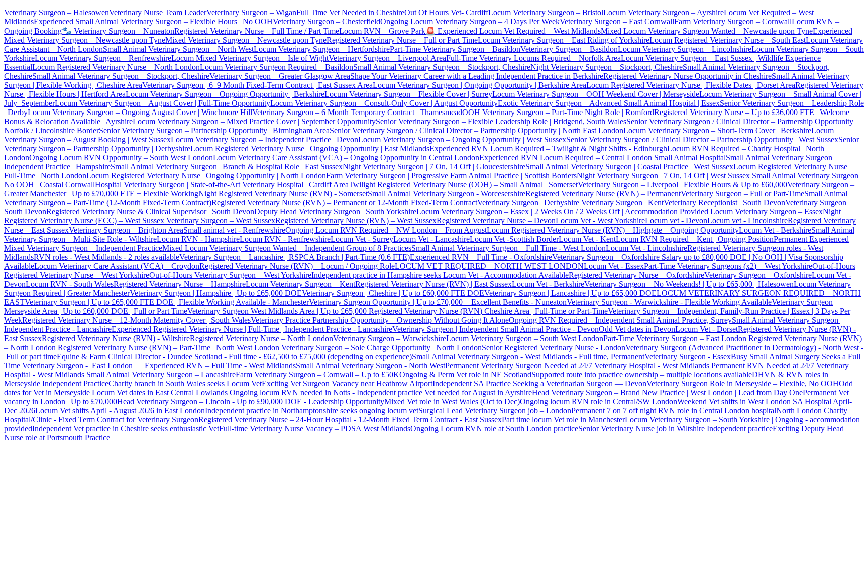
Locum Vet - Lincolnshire (646, 248)
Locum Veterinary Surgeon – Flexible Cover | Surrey (408, 94)
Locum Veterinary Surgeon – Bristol (545, 12)
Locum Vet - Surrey (362, 239)
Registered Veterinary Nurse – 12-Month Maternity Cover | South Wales (136, 320)
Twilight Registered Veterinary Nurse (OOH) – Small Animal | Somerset (463, 184)
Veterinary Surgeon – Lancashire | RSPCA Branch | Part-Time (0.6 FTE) (294, 257)
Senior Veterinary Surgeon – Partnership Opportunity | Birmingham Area (214, 130)
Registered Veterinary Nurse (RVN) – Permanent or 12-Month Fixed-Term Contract (344, 202)
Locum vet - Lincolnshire (747, 220)
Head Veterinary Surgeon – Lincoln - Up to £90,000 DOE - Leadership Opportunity (250, 401)
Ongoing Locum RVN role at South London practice (494, 428)
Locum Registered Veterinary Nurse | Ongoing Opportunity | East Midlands (309, 148)
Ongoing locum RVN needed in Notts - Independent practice (327, 392)
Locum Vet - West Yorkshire (600, 220)
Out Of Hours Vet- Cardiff (446, 12)
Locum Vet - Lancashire (431, 239)
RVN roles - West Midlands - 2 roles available (106, 257)
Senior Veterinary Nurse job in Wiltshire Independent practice (675, 428)
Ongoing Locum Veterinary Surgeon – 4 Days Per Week (470, 21)
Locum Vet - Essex (614, 266)
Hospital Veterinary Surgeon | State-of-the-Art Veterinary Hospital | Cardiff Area (222, 184)
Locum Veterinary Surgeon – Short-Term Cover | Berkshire (717, 130)
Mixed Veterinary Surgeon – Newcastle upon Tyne (246, 40)
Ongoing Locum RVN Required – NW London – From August (386, 230)
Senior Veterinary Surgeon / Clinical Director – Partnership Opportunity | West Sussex (702, 139)
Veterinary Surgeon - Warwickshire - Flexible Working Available (669, 302)
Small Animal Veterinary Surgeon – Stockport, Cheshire (441, 67)
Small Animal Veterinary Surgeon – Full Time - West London (508, 248)
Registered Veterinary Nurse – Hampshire (180, 284)
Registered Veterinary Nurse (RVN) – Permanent (603, 193)
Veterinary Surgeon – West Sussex (219, 220)
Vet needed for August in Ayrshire (478, 392)
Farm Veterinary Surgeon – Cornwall (733, 21)
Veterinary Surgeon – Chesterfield (326, 21)
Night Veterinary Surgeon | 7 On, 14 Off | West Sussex (663, 175)
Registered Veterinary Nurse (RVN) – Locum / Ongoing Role (297, 266)
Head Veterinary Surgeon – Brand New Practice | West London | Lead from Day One (667, 392)
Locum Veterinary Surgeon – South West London (524, 338)
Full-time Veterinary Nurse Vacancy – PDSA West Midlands (314, 428)
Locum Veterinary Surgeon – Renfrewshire (103, 58)
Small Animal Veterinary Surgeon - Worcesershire (446, 193)
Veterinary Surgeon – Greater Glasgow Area (279, 76)
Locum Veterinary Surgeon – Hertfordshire (322, 49)
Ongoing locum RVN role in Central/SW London (598, 401)
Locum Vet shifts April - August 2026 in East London (120, 410)
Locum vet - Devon (676, 220)
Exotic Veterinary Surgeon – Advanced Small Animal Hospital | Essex (609, 103)
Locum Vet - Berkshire (775, 230)
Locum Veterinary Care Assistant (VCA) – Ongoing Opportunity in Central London (346, 157)
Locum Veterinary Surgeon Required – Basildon (276, 67)
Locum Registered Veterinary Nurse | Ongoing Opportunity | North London (206, 175)
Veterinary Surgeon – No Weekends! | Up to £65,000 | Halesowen (689, 284)
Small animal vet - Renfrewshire (234, 230)
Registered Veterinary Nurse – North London (261, 338)
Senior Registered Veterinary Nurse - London (553, 347)
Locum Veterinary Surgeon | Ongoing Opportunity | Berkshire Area (479, 85)
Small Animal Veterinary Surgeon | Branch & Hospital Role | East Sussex (227, 166)
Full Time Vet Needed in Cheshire (350, 12)
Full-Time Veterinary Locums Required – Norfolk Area (533, 58)
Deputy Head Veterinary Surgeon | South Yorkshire (335, 211)
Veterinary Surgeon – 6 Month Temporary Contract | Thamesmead (357, 112)
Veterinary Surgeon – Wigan (251, 12)
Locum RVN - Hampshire (198, 239)
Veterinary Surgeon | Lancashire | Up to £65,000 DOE (570, 293)
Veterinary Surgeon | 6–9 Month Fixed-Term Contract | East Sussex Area (257, 85)
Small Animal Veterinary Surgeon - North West (370, 365)
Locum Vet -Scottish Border (514, 239)
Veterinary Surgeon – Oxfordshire (758, 275)
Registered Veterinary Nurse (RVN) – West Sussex (356, 220)
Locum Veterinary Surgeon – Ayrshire (663, 12)
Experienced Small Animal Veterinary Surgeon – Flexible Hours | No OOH (153, 21)
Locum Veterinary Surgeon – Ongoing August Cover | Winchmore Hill (140, 112)
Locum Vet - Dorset (706, 329)
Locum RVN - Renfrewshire (285, 239)
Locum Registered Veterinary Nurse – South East (727, 40)
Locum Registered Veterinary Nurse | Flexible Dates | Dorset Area (690, 85)
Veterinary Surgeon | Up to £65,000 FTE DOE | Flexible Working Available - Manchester (167, 302)
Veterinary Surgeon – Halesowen (56, 12)
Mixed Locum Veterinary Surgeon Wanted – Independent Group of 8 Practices (286, 248)
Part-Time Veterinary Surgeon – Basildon (455, 49)
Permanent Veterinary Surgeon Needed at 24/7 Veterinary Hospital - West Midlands (578, 365)
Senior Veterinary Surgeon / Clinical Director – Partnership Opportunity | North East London (476, 130)
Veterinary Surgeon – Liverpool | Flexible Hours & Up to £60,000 (682, 184)
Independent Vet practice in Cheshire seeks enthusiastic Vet (125, 428)
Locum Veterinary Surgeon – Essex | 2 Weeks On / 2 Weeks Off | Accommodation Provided (562, 211)
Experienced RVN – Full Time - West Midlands (220, 365)
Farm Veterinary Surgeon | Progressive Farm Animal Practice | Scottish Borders (451, 175)
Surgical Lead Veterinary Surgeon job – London (494, 410)
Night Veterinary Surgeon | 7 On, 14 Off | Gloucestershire (434, 166)
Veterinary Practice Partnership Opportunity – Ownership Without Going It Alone (380, 320)
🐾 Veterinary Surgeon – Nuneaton (118, 31)
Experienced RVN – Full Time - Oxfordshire (481, 257)
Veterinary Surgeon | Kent (621, 202)
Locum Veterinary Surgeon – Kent (300, 284)
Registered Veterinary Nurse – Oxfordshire (636, 275)
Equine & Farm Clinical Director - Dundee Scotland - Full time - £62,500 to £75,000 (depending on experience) (234, 356)
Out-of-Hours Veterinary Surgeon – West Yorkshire (230, 275)
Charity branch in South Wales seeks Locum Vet (185, 383)
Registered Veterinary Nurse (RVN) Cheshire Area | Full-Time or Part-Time (488, 311)
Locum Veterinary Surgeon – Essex (765, 211)
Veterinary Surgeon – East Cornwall (617, 21)
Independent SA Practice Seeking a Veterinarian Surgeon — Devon (539, 383)
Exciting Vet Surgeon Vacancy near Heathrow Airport (347, 383)
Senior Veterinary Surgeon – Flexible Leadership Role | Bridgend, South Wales (501, 121)
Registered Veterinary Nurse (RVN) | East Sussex (433, 284)
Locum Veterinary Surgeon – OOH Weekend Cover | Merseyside (595, 94)
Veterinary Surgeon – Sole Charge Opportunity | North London (380, 347)
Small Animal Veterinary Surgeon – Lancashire (161, 374)
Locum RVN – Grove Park (382, 31)
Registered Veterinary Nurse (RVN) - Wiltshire (116, 338)
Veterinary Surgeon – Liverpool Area (387, 58)
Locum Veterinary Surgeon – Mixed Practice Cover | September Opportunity (254, 121)
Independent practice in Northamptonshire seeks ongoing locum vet (311, 410)
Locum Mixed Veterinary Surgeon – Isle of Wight (250, 58)
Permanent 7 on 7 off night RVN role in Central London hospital (673, 410)
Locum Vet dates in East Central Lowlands (161, 392)
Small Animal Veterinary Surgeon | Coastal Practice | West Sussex (629, 166)
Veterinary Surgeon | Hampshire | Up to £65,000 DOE (216, 293)
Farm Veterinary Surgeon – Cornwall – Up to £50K (317, 374)
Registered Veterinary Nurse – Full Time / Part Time (256, 31)
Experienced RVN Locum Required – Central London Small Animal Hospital (602, 157)
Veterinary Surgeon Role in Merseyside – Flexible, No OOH (742, 383)
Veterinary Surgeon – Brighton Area (126, 230)
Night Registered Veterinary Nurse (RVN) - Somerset (283, 193)
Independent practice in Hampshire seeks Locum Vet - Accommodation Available (440, 275)
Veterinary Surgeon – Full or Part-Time (742, 193)
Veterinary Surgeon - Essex (687, 356)
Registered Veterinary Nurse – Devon (496, 220)
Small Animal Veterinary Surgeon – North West (178, 49)
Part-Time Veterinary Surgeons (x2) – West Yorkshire (728, 266)
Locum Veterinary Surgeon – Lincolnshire (684, 49)
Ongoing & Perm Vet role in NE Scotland (465, 374)
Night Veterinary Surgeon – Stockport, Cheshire (606, 67)
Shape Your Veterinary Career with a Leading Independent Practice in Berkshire (476, 76)
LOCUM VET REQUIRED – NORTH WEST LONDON (489, 266)
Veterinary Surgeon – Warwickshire (389, 338)
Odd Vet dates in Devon (637, 329)
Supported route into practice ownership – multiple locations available (641, 374)
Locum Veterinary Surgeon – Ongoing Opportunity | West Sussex (462, 139)
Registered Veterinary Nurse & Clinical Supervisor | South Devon (150, 211)
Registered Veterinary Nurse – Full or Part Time (402, 40)
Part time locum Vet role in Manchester (563, 419)
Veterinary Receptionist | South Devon (724, 202)
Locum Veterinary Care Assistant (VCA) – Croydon (116, 266)
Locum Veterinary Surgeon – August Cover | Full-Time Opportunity (162, 103)
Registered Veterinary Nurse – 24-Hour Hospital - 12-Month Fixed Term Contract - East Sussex (350, 419)
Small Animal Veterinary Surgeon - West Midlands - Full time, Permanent (528, 356)
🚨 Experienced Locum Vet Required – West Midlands (513, 31)
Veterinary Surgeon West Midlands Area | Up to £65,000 (278, 311)
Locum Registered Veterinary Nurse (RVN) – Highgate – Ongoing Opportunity (613, 230)
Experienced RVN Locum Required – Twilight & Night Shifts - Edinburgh (548, 148)
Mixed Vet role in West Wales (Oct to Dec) (452, 401)
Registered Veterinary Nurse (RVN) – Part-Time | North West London (167, 347)
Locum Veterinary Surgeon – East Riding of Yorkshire (563, 40)
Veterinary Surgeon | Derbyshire (528, 202)
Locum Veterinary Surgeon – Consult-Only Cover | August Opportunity (384, 103)
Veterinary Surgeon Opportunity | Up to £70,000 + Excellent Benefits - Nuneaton (438, 302)
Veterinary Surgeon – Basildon (569, 49)
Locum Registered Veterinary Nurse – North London (116, 67)
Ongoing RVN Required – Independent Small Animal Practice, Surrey (620, 320)
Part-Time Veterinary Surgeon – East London (675, 338)
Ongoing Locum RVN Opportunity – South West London (121, 157)
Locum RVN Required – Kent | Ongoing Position (695, 239)
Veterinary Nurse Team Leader (157, 12)
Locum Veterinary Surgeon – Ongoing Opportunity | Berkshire (225, 94)
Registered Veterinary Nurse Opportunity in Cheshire (687, 76)
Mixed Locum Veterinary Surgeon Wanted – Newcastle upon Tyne (707, 31)
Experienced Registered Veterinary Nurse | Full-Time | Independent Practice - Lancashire (252, 329)
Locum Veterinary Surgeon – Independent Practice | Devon (264, 139)
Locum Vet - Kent (587, 239)
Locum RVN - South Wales (70, 284)
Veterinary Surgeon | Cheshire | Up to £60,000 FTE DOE (393, 293)
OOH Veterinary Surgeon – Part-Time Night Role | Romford (558, 112)
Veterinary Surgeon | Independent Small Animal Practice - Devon (495, 329)
